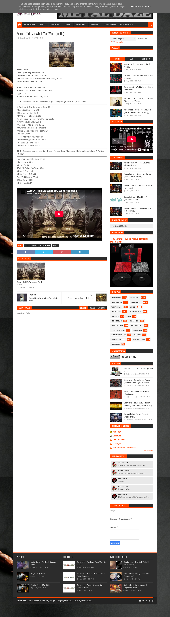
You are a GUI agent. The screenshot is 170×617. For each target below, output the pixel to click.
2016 (26, 245)
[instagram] (152, 601)
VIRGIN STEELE (139, 339)
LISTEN (67, 24)
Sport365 (117, 436)
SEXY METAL (54, 24)
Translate (119, 42)
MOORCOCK (115, 344)
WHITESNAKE (116, 307)
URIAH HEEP (134, 321)
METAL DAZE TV (125, 24)
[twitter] (143, 601)
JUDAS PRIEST (136, 302)
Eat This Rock (119, 440)
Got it (148, 6)
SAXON (132, 307)
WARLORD (115, 316)
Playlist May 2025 (38, 573)
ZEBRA (55, 245)
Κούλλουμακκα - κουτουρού (124, 448)
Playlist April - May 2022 (40, 585)
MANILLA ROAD (117, 326)
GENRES (41, 24)
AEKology (117, 432)
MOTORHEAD (116, 298)
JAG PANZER (137, 330)
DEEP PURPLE (134, 298)
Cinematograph (110, 24)
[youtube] (146, 601)
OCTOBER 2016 (45, 245)
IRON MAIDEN (116, 302)
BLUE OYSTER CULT (118, 339)
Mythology (80, 24)
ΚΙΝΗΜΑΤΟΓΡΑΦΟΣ (118, 335)
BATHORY (137, 335)
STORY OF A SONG (118, 330)
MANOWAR (94, 24)
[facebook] (140, 601)
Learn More (137, 6)
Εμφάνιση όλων (148, 451)
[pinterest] (149, 601)
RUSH (129, 316)
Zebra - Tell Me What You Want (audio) (29, 283)
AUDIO (34, 245)
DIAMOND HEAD (135, 312)
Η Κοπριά (117, 444)
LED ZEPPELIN (116, 321)
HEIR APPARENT (137, 326)
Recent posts (29, 24)
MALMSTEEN (116, 312)
